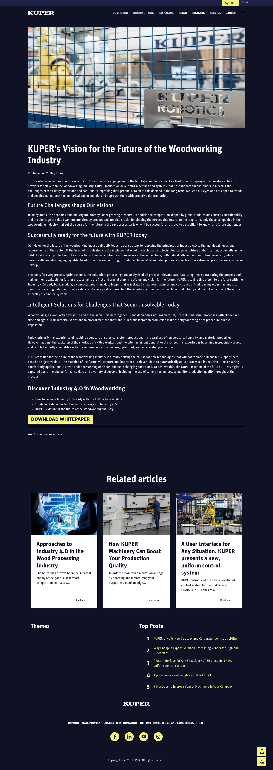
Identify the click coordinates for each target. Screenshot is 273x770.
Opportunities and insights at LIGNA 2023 (182, 675)
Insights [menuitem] (198, 13)
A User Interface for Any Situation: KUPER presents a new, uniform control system (208, 558)
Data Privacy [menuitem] (91, 723)
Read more (81, 600)
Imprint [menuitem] (73, 723)
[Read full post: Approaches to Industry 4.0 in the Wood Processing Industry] (64, 514)
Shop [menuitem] (233, 3)
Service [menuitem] (215, 13)
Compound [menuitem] (120, 13)
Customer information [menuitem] (120, 723)
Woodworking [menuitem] (143, 13)
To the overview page (47, 434)
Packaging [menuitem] (166, 13)
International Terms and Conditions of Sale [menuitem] (172, 723)
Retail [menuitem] (182, 13)
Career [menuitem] (231, 13)
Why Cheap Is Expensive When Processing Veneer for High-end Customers (196, 651)
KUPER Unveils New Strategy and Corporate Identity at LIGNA (195, 638)
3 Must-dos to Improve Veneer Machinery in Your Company (193, 686)
